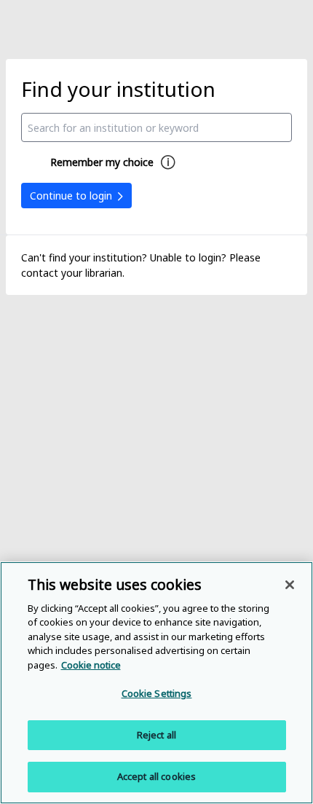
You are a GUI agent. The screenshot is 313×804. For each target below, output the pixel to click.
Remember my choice (102, 162)
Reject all (156, 734)
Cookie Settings (157, 693)
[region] (156, 682)
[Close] (290, 585)
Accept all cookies (156, 776)
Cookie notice (91, 664)
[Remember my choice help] (168, 162)
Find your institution (118, 89)
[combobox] (157, 127)
